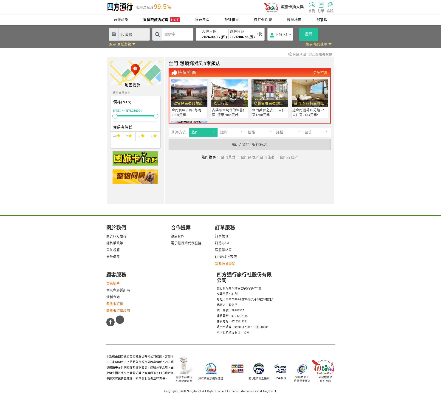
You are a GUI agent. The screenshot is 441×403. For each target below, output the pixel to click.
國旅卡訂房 (114, 304)
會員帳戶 (113, 283)
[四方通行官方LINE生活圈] (120, 320)
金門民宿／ (249, 157)
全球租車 (231, 19)
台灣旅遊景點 (322, 54)
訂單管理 (222, 236)
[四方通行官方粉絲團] (110, 322)
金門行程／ (289, 157)
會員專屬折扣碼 (118, 290)
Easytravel (269, 391)
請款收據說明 (225, 263)
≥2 (115, 136)
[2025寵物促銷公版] (135, 178)
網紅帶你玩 (263, 19)
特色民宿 (202, 19)
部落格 (322, 19)
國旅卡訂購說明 (118, 311)
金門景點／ (230, 157)
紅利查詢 (113, 297)
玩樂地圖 (294, 19)
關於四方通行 (116, 236)
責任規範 (113, 250)
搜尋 (308, 34)
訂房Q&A (222, 243)
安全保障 (113, 257)
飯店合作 (177, 236)
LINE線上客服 (226, 257)
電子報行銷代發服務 (186, 243)
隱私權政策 (114, 243)
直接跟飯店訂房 (161, 19)
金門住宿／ (269, 157)
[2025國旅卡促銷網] (135, 160)
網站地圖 (299, 54)
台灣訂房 (121, 19)
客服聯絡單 (223, 250)
